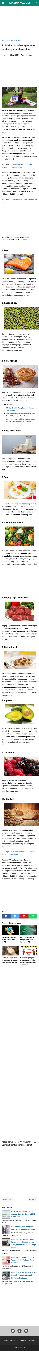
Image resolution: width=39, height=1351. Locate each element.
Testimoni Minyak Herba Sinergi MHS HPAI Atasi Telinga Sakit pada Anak (10, 960)
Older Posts (32, 1199)
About (6, 1340)
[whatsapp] (32, 916)
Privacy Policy (21, 1340)
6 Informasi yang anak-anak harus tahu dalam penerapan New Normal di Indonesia (28, 961)
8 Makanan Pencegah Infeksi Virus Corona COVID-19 (9, 939)
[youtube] (26, 1331)
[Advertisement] (19, 22)
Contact (12, 1340)
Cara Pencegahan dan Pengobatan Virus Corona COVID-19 (27, 939)
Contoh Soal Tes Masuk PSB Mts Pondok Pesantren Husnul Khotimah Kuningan (24, 1275)
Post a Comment (26, 55)
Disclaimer (31, 1340)
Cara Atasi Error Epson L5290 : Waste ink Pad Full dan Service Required (23, 1260)
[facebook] (6, 916)
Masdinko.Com (19, 2)
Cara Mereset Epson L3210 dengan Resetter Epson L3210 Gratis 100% (23, 1214)
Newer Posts (7, 1199)
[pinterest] (24, 916)
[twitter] (15, 916)
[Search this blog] (36, 3)
